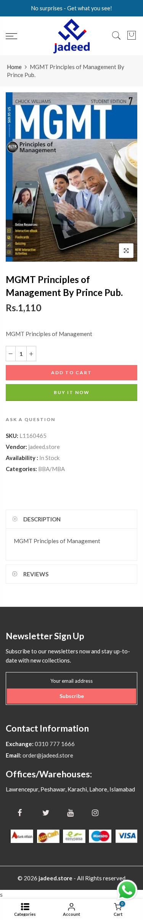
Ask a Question (30, 419)
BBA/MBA (51, 468)
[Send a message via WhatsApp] (127, 890)
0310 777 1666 (54, 743)
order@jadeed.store (47, 755)
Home (14, 66)
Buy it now (72, 392)
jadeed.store (44, 446)
